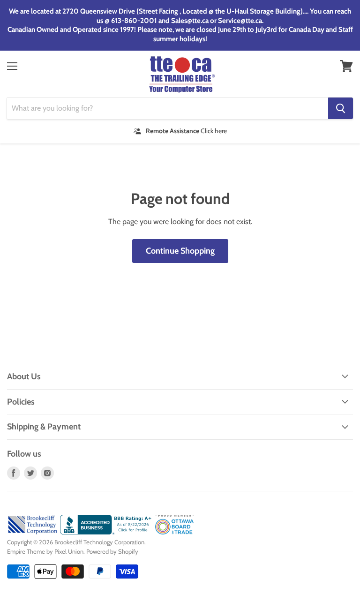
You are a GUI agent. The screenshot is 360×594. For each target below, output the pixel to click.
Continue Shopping (180, 251)
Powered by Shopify (112, 551)
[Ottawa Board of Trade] (174, 532)
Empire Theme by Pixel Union (45, 551)
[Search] (340, 108)
